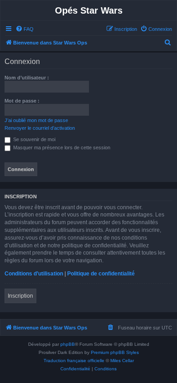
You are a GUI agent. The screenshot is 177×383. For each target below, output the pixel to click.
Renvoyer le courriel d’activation (40, 128)
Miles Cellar (122, 360)
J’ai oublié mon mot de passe (36, 120)
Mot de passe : (22, 100)
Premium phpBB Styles (115, 352)
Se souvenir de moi (33, 139)
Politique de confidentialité (101, 273)
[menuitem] (24, 29)
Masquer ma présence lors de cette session (61, 147)
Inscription (20, 296)
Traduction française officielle (74, 360)
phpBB (67, 344)
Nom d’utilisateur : (27, 77)
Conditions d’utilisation (34, 273)
